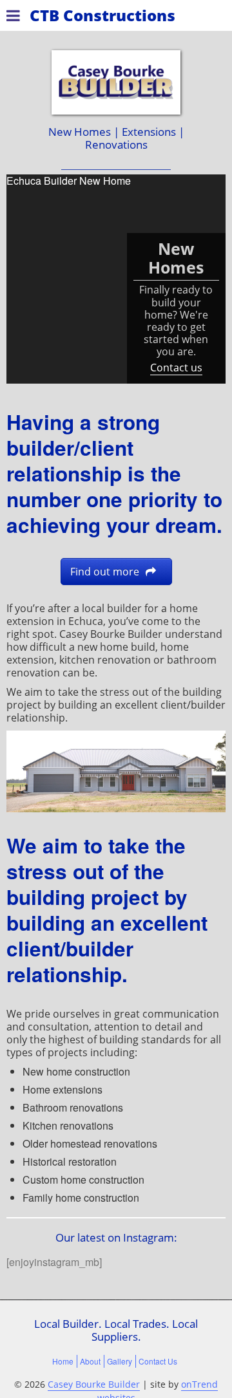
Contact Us (158, 1361)
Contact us (176, 367)
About (90, 1361)
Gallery (119, 1361)
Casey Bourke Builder (94, 1384)
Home (62, 1361)
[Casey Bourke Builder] (116, 82)
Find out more (104, 571)
